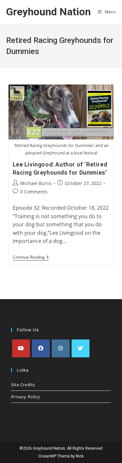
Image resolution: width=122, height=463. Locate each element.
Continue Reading (31, 257)
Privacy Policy (25, 397)
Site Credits (23, 385)
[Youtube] (21, 348)
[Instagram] (61, 348)
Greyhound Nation (48, 12)
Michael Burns (36, 183)
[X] (80, 348)
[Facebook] (41, 348)
